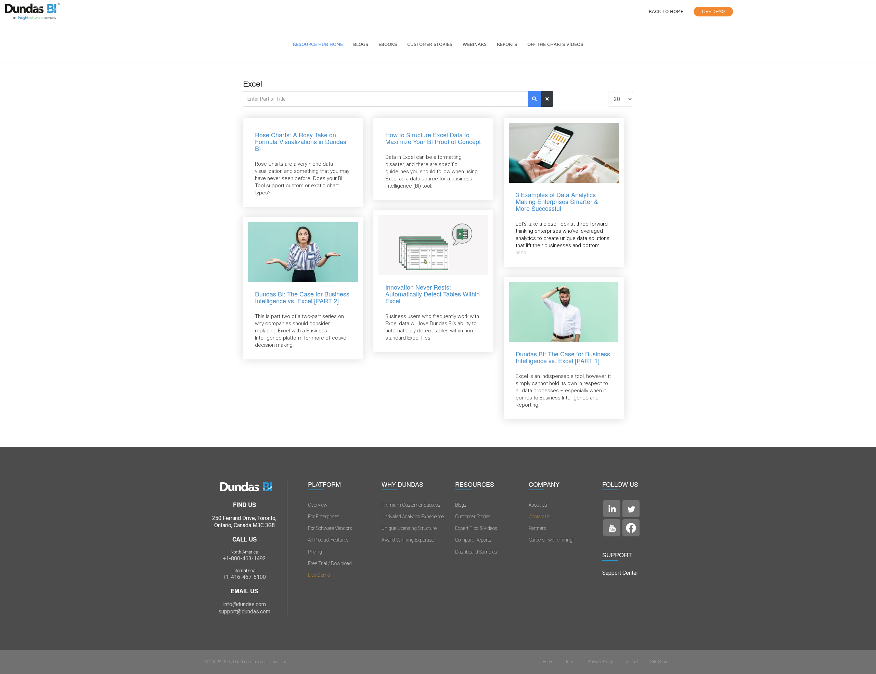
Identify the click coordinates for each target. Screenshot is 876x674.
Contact (632, 661)
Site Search (660, 661)
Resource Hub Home (318, 44)
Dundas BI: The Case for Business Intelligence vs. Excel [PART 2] (302, 297)
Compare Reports (473, 540)
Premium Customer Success (411, 505)
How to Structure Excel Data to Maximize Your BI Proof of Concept (433, 138)
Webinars (475, 44)
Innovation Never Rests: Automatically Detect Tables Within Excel (432, 293)
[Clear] (547, 99)
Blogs (360, 44)
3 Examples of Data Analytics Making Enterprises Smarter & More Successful (557, 201)
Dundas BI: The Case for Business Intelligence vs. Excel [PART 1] (563, 357)
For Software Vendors (330, 528)
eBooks (387, 44)
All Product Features (328, 540)
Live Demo (319, 575)
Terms (570, 661)
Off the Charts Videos (555, 44)
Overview (317, 505)
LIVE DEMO (713, 11)
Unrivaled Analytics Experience (413, 516)
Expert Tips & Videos (476, 528)
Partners (537, 528)
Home (547, 661)
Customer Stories (429, 44)
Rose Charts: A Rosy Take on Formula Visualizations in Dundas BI (300, 141)
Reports (507, 44)
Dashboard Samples (476, 552)
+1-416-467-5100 (244, 577)
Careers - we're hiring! (551, 540)
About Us (538, 505)
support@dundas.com (244, 611)
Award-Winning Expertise (408, 540)
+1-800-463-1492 (244, 558)
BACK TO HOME (666, 11)
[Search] (534, 99)
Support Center (620, 573)
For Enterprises (323, 516)
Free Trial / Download (330, 563)
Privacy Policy (600, 661)
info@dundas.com (244, 604)
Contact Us (540, 516)
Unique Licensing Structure (409, 528)
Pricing (315, 552)
